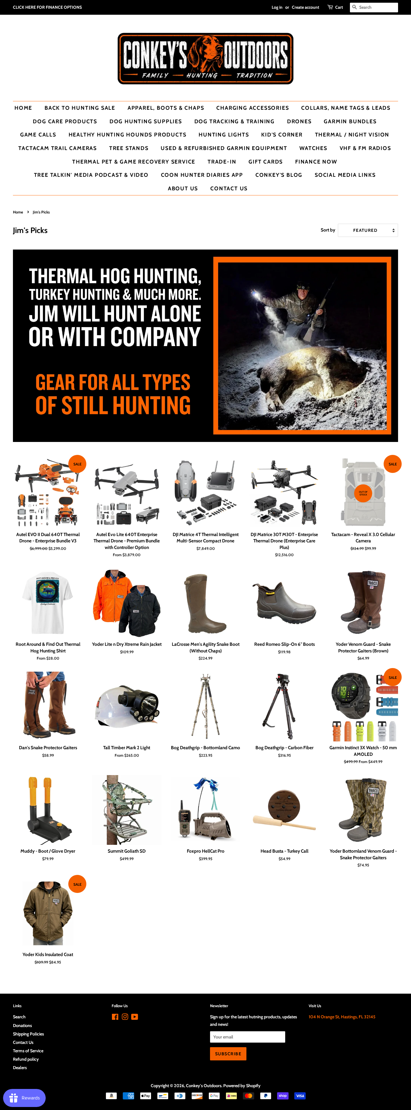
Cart (339, 7)
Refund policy (26, 1059)
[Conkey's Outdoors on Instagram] (125, 1018)
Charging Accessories (252, 108)
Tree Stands (129, 148)
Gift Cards (266, 161)
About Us (183, 188)
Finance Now (316, 161)
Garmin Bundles (350, 121)
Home (23, 108)
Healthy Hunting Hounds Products (128, 134)
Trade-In (222, 161)
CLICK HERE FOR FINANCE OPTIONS (47, 7)
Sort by (328, 230)
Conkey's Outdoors (203, 1085)
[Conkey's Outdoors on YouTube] (134, 1018)
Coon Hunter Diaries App (202, 175)
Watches (313, 148)
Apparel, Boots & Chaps (166, 108)
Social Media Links (345, 175)
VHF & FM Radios (365, 148)
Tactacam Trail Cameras (57, 148)
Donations (22, 1025)
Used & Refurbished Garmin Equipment (224, 148)
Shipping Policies (28, 1034)
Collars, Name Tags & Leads (346, 108)
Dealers (20, 1067)
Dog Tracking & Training (234, 121)
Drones (299, 121)
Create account (305, 7)
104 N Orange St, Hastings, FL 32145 (342, 1017)
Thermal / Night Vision (352, 134)
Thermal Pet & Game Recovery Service (133, 161)
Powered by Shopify (242, 1085)
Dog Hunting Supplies (146, 121)
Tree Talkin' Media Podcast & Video (91, 175)
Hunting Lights (224, 134)
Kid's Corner (282, 134)
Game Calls (38, 134)
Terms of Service (28, 1050)
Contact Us (229, 188)
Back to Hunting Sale (80, 108)
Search (19, 1017)
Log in (277, 7)
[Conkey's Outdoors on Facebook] (115, 1018)
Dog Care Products (65, 121)
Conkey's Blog (278, 175)
